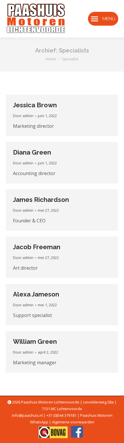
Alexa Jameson (36, 294)
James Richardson (41, 199)
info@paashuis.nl (27, 415)
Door (23, 115)
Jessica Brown (35, 105)
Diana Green (32, 152)
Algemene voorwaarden (73, 422)
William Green (35, 341)
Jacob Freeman (36, 247)
